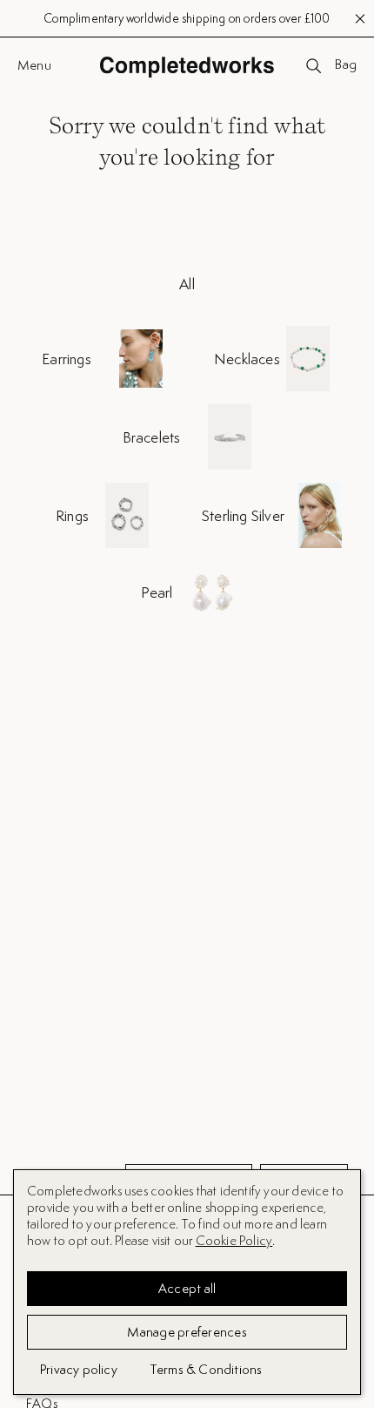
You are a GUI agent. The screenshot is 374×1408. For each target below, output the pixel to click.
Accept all (187, 1288)
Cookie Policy (234, 1240)
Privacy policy (78, 1369)
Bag (346, 65)
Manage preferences (187, 1331)
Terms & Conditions (206, 1369)
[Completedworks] (187, 67)
